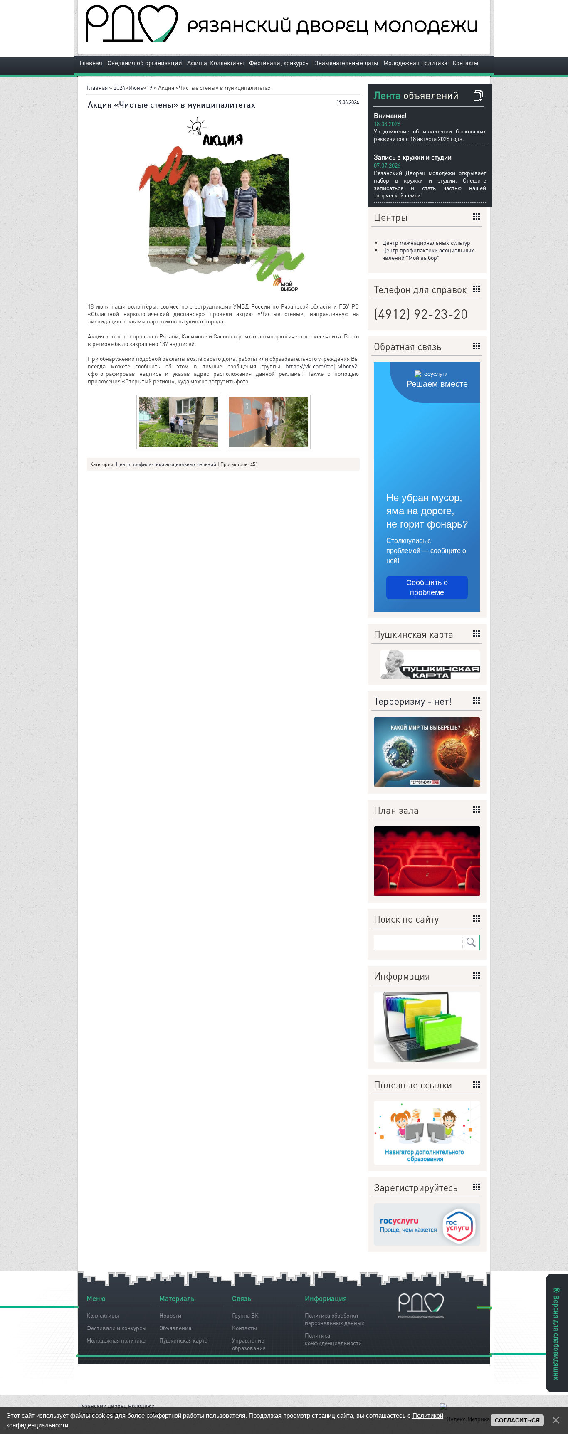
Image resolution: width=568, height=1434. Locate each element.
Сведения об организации (144, 63)
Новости (170, 1315)
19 (149, 87)
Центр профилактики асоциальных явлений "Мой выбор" (428, 253)
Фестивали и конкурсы (116, 1327)
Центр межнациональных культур (426, 242)
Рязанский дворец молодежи (116, 1405)
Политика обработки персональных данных (334, 1317)
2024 (119, 87)
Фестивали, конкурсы (279, 63)
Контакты (465, 63)
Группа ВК (245, 1315)
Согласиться (517, 1420)
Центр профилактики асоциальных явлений (166, 464)
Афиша (197, 63)
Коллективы (227, 63)
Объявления (175, 1327)
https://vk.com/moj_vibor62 (321, 366)
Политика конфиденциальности (333, 1337)
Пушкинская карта (183, 1340)
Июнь (135, 87)
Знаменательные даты (346, 63)
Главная (90, 63)
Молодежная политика (415, 63)
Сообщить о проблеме (427, 587)
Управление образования (249, 1342)
